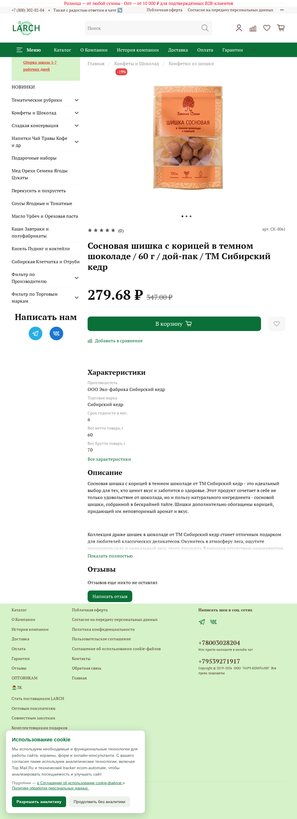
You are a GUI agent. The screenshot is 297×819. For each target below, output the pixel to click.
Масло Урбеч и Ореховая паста (45, 216)
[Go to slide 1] (182, 216)
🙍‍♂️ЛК (17, 687)
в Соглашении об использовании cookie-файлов (80, 783)
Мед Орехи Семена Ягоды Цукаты (40, 174)
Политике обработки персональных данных (50, 788)
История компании (138, 50)
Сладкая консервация (35, 125)
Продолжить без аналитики (99, 801)
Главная (96, 63)
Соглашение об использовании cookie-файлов (116, 648)
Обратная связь (86, 668)
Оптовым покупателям (33, 708)
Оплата (205, 50)
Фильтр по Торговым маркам (35, 297)
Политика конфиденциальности (103, 629)
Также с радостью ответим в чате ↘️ (87, 10)
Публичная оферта (164, 9)
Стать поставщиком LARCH (38, 698)
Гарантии (232, 50)
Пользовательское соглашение (101, 638)
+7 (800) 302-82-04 (28, 10)
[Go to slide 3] (190, 216)
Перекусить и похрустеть (39, 190)
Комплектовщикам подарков (39, 727)
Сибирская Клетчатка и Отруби (46, 261)
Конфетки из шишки (191, 63)
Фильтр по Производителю (29, 277)
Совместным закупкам (33, 718)
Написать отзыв (110, 596)
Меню (34, 50)
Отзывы (19, 668)
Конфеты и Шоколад (136, 63)
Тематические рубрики (37, 100)
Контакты (81, 658)
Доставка (178, 50)
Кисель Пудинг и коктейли (41, 248)
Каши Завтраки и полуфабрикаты (30, 232)
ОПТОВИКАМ (24, 678)
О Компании (94, 50)
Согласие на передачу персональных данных (230, 9)
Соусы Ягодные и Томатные (42, 203)
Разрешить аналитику (39, 801)
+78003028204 (219, 643)
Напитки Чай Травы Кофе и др (39, 141)
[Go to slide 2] (186, 216)
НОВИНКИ (23, 87)
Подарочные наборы (34, 158)
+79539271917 (219, 661)
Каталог (62, 50)
